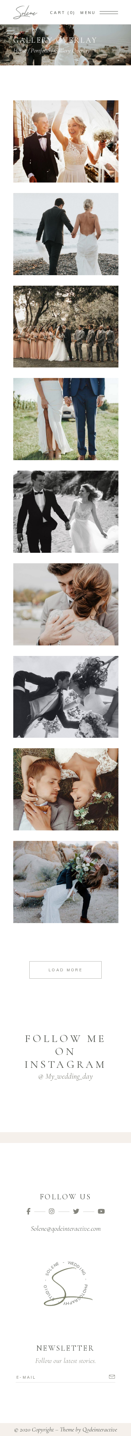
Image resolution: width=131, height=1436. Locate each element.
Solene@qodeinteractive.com (66, 1228)
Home (19, 50)
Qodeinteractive (99, 1429)
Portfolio (40, 50)
